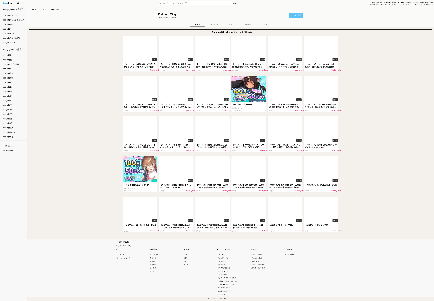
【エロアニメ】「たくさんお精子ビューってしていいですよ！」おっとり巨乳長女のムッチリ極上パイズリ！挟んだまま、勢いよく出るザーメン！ (212, 108)
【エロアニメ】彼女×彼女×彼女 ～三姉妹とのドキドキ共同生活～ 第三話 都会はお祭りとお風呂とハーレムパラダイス (248, 187)
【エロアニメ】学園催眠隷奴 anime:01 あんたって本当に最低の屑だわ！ (247, 226)
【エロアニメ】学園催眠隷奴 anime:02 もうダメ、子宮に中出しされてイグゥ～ (212, 226)
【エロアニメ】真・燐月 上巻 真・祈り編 (321, 184)
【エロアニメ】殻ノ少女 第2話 (281, 225)
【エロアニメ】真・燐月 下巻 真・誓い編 (140, 225)
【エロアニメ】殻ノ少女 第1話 (317, 225)
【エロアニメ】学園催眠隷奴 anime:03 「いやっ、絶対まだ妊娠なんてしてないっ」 (176, 227)
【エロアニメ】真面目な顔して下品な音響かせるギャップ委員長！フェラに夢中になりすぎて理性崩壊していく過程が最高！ (139, 68)
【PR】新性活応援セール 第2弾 (136, 184)
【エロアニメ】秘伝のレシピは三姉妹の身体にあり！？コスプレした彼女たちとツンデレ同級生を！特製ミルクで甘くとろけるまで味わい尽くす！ (284, 68)
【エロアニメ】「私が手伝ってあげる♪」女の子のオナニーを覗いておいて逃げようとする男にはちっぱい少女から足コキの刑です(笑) (176, 148)
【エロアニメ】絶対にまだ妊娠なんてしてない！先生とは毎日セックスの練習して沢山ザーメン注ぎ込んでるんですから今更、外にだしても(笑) (212, 148)
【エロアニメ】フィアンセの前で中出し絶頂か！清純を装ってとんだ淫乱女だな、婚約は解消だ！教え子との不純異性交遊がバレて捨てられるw (320, 68)
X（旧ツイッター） (124, 245)
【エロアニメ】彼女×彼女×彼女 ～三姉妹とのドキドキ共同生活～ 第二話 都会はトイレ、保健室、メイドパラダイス (212, 187)
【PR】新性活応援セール (242, 104)
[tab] (197, 24)
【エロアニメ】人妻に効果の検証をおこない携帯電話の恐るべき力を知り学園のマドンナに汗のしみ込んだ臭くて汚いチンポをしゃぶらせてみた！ (284, 108)
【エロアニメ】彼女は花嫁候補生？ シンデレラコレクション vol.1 (176, 186)
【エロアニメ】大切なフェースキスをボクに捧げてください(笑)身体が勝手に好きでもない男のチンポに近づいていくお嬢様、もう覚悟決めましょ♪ (248, 148)
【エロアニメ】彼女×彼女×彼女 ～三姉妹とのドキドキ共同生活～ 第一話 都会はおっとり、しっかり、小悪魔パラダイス (285, 187)
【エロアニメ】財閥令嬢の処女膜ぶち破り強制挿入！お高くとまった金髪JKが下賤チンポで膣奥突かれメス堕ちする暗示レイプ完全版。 (176, 68)
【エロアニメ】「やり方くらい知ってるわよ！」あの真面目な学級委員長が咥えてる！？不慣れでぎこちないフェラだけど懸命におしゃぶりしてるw (139, 108)
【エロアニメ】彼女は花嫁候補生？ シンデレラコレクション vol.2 (321, 145)
